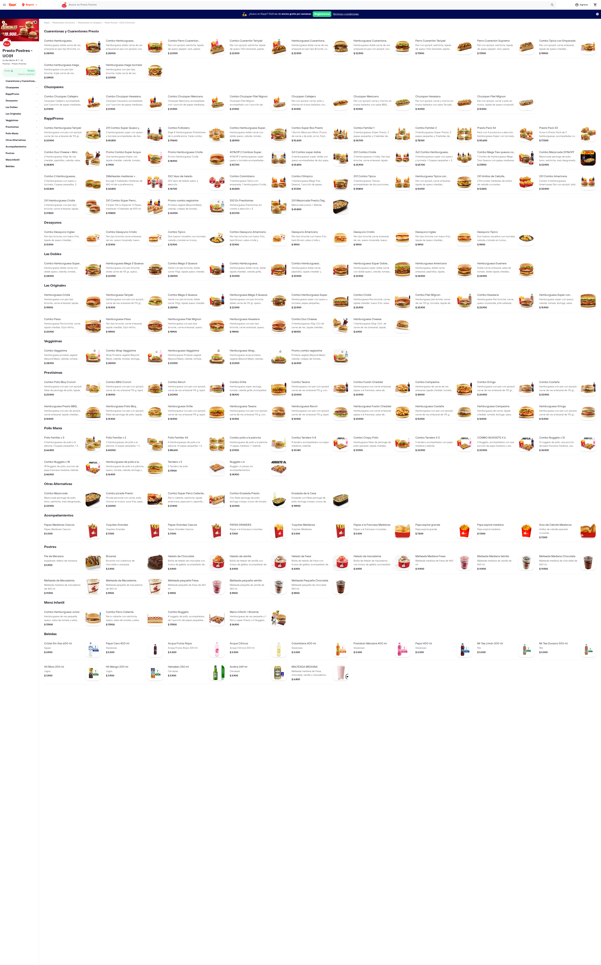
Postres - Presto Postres (14, 64)
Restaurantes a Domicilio (64, 22)
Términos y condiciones (346, 14)
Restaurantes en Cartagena (90, 22)
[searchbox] (307, 5)
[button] (29, 4)
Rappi (46, 22)
